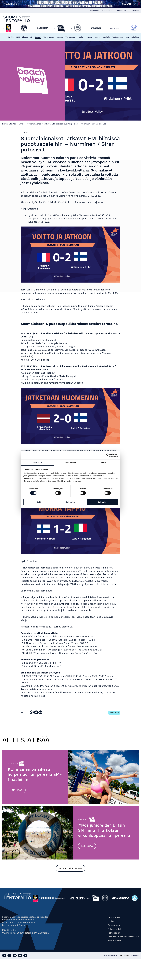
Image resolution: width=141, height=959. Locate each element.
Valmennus (70, 37)
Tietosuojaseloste (109, 955)
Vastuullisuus (117, 37)
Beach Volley (114, 713)
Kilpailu (80, 37)
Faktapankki (134, 10)
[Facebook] (32, 712)
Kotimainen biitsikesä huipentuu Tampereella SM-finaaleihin (35, 774)
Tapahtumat (48, 37)
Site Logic (135, 955)
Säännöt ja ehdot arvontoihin (123, 936)
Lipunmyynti (27, 37)
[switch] (58, 493)
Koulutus (59, 37)
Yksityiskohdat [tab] (70, 462)
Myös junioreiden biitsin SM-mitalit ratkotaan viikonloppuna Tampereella (104, 830)
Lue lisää (16, 790)
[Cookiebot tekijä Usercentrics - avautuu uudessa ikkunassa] (108, 455)
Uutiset (38, 37)
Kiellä (39, 502)
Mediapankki (114, 940)
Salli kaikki (102, 502)
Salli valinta (70, 502)
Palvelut (88, 37)
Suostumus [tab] (37, 462)
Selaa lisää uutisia (70, 868)
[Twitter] (36, 712)
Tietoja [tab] (103, 462)
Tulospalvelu (106, 10)
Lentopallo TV (120, 10)
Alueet (97, 37)
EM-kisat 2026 (13, 37)
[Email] (40, 712)
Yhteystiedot (94, 10)
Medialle (106, 37)
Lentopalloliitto (132, 37)
